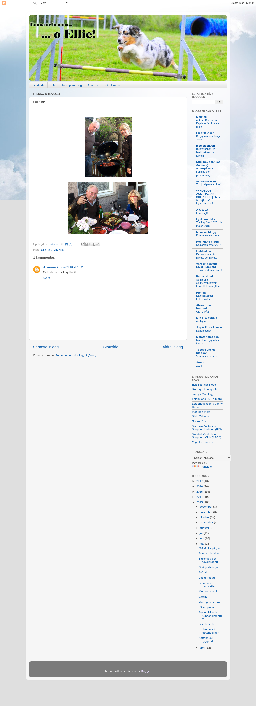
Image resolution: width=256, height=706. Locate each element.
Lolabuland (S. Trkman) (207, 398)
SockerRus (199, 421)
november (206, 512)
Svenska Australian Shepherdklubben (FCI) (207, 428)
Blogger (146, 671)
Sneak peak (206, 624)
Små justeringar (209, 567)
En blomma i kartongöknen (209, 631)
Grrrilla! (203, 596)
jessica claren (205, 145)
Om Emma (112, 85)
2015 (200, 491)
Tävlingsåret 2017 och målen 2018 (209, 224)
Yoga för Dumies (202, 442)
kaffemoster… (204, 299)
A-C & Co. (202, 209)
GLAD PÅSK (203, 311)
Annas (200, 362)
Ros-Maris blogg (207, 241)
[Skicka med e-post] (83, 244)
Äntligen (201, 321)
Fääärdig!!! (202, 213)
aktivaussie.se (206, 181)
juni (202, 538)
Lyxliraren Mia (205, 219)
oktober (205, 517)
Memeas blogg (206, 232)
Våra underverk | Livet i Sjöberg (207, 265)
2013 (200, 502)
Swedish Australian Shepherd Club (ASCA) (206, 436)
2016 (200, 486)
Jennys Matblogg (203, 394)
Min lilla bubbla (206, 317)
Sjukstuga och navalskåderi (208, 560)
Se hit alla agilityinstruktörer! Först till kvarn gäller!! (208, 283)
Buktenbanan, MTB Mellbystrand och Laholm (207, 152)
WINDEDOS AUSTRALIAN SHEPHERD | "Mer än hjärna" (208, 195)
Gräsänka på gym (210, 548)
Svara (46, 277)
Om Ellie (93, 85)
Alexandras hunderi (204, 307)
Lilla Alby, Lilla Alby (52, 249)
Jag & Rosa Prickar (209, 327)
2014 (199, 365)
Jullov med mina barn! (209, 270)
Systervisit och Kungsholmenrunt (210, 615)
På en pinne (206, 607)
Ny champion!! (204, 203)
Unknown (49, 267)
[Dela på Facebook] (94, 244)
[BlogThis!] (86, 244)
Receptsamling (72, 85)
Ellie (53, 85)
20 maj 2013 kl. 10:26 (70, 267)
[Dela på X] (90, 244)
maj (202, 543)
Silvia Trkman (200, 416)
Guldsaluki (203, 251)
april (203, 647)
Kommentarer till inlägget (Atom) (75, 355)
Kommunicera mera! (208, 235)
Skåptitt (203, 572)
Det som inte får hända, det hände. (206, 256)
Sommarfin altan (209, 553)
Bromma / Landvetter (207, 585)
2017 (200, 481)
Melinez (201, 116)
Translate (206, 466)
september (207, 522)
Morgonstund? (208, 591)
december (206, 506)
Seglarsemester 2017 (208, 244)
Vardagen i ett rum (210, 602)
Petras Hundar (206, 276)
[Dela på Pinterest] (98, 244)
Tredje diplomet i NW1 (209, 184)
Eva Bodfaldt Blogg (204, 384)
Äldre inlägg (173, 347)
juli (202, 533)
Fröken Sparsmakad (204, 294)
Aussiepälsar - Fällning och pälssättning (204, 171)
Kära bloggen (203, 330)
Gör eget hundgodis (204, 389)
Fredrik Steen (205, 132)
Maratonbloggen (207, 336)
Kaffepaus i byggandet (207, 639)
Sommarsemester (206, 356)
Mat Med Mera (201, 411)
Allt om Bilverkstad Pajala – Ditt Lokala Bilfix (207, 123)
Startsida (38, 85)
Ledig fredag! (207, 577)
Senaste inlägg (46, 347)
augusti (205, 527)
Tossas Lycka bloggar (205, 351)
